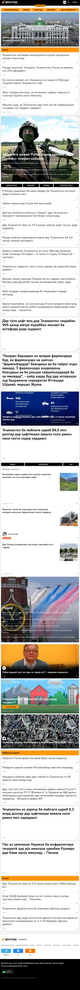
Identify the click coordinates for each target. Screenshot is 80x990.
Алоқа (25, 966)
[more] (77, 44)
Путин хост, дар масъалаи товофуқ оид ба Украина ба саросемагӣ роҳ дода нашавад (38, 637)
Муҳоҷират (66, 945)
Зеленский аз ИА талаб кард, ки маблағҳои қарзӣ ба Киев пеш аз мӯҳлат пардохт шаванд (37, 175)
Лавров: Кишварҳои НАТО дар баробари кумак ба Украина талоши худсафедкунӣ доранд (37, 631)
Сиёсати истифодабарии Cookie (11, 966)
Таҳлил (76, 945)
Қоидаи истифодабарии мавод (28, 963)
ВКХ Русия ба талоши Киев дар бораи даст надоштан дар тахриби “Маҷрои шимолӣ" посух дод (38, 164)
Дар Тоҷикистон (7, 945)
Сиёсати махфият (58, 963)
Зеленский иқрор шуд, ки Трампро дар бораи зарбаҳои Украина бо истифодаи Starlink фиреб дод (35, 613)
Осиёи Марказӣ (22, 945)
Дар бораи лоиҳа (6, 963)
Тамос (15, 963)
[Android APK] (7, 971)
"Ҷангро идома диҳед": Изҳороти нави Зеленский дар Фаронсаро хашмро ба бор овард (37, 620)
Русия (7, 608)
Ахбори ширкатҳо (45, 963)
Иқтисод (47, 945)
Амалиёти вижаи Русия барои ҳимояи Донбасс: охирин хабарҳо (40, 149)
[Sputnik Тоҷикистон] (10, 4)
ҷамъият (56, 945)
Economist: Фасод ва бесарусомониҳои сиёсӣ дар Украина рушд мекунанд (34, 169)
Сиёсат (39, 945)
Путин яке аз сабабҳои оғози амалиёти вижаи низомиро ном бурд (30, 626)
